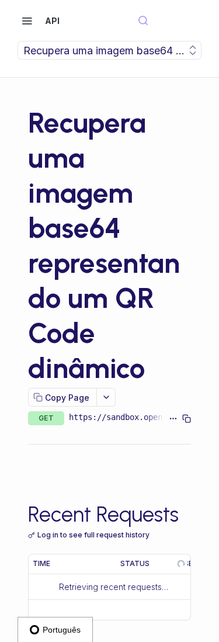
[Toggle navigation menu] (27, 20)
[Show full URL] (173, 418)
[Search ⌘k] (143, 20)
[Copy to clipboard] (186, 418)
